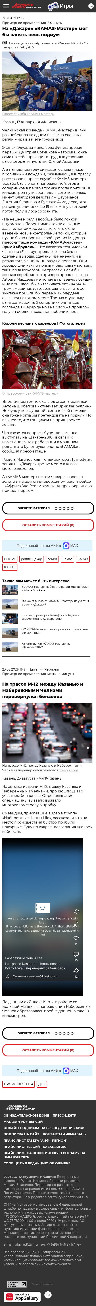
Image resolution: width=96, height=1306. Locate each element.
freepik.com (68, 770)
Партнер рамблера (42, 1284)
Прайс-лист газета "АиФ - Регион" (35, 1141)
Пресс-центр (64, 1115)
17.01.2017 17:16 (13, 18)
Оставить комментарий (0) (48, 525)
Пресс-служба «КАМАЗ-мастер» (28, 114)
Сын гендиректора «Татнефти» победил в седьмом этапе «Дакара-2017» (50, 616)
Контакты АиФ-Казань (64, 1134)
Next (87, 355)
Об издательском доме (26, 1115)
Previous (7, 355)
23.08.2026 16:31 (14, 669)
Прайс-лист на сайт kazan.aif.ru (35, 1147)
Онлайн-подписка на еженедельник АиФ (44, 1128)
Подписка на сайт (21, 1134)
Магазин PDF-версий (23, 1122)
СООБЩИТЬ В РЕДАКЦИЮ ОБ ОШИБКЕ (37, 1163)
